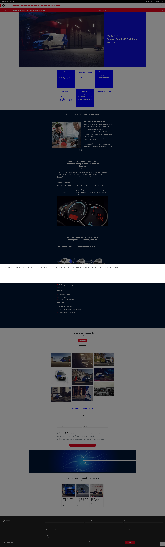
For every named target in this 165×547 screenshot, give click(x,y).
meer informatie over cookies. (22, 269)
